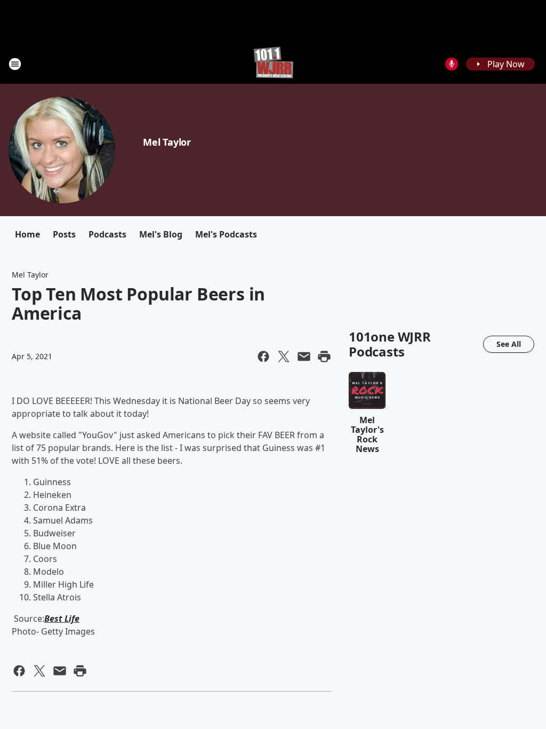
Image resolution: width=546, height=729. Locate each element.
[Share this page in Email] (303, 356)
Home (27, 234)
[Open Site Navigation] (15, 64)
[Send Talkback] (451, 64)
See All (508, 344)
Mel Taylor (167, 142)
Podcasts (107, 234)
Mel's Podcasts (226, 234)
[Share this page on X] (283, 356)
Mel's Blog (160, 234)
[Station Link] (273, 63)
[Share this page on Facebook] (263, 356)
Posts (64, 234)
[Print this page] (324, 356)
